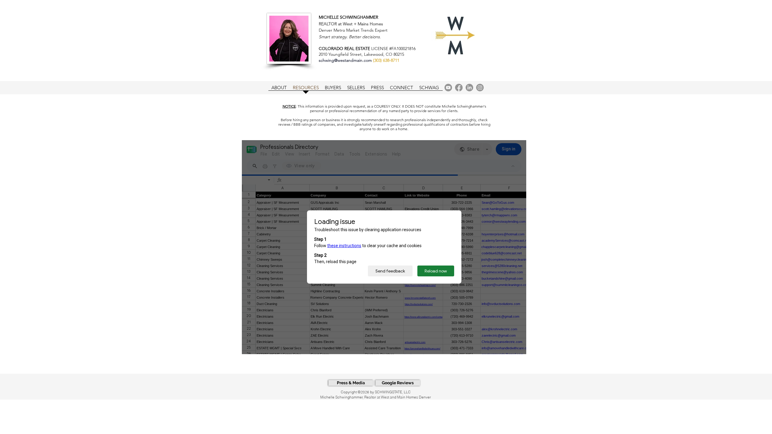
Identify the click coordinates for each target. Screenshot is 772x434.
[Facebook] (459, 87)
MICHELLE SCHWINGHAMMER (348, 17)
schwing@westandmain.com (345, 60)
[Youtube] (448, 87)
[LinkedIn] (469, 87)
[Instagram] (480, 87)
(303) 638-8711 (386, 60)
